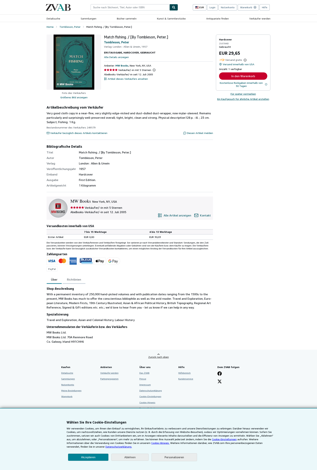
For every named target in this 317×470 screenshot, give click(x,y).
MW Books (121, 65)
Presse (142, 378)
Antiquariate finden (217, 18)
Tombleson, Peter (116, 42)
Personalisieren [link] (174, 457)
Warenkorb (66, 396)
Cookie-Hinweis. (160, 442)
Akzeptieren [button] (88, 457)
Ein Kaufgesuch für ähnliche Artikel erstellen (243, 99)
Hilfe (264, 7)
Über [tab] (54, 279)
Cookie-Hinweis (147, 402)
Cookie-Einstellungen (224, 439)
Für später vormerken (243, 93)
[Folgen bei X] (219, 381)
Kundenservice (185, 378)
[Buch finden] (174, 7)
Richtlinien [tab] (74, 279)
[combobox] (130, 7)
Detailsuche (53, 18)
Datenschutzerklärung (150, 390)
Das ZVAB (144, 373)
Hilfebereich (184, 373)
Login (212, 7)
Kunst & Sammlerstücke (171, 18)
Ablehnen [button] (130, 457)
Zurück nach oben (158, 356)
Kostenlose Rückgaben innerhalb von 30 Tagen (241, 84)
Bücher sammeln (126, 18)
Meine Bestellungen (71, 390)
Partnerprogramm (109, 378)
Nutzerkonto (228, 7)
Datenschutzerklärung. (118, 446)
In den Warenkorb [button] (243, 76)
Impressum (145, 384)
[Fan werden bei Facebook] (219, 373)
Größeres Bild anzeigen (74, 97)
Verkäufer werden (259, 18)
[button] (74, 62)
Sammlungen (88, 18)
